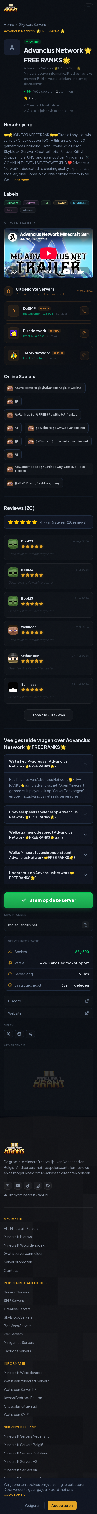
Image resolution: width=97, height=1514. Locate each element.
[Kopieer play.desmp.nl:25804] (84, 310)
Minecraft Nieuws (18, 1236)
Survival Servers (16, 1292)
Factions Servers (17, 1351)
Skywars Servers (32, 24)
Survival (31, 202)
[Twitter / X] (8, 1186)
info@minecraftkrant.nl (28, 1195)
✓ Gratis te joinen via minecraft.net (49, 111)
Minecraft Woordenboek (24, 1245)
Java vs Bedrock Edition (23, 1397)
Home (9, 24)
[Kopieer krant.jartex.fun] (84, 355)
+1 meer (28, 210)
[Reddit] (48, 1186)
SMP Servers (14, 1300)
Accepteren (62, 1505)
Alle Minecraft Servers (21, 1228)
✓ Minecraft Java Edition (41, 105)
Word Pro (86, 291)
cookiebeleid (15, 1494)
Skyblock (79, 202)
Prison (11, 210)
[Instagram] (38, 1186)
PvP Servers (13, 1334)
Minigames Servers (19, 1342)
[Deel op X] (8, 1034)
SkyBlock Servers (18, 1317)
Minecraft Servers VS (20, 1461)
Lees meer (21, 179)
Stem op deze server (52, 900)
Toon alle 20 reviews (48, 715)
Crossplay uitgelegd (20, 1406)
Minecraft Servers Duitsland (26, 1453)
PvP (46, 202)
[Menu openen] (88, 7)
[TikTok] (28, 1186)
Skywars (12, 202)
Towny (61, 202)
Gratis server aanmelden (23, 1253)
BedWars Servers (18, 1325)
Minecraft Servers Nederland (27, 1436)
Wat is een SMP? (17, 1414)
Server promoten (18, 1262)
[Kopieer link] (30, 1034)
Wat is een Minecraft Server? (26, 1381)
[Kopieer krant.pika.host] (84, 333)
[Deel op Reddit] (19, 1034)
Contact (11, 1270)
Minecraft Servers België (23, 1444)
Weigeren (32, 1505)
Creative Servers (17, 1309)
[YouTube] (18, 1186)
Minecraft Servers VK (20, 1470)
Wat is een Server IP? (20, 1389)
